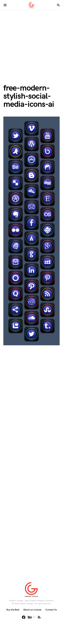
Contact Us (51, 609)
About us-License (32, 609)
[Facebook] (23, 617)
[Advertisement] (31, 41)
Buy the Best (12, 609)
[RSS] (39, 617)
